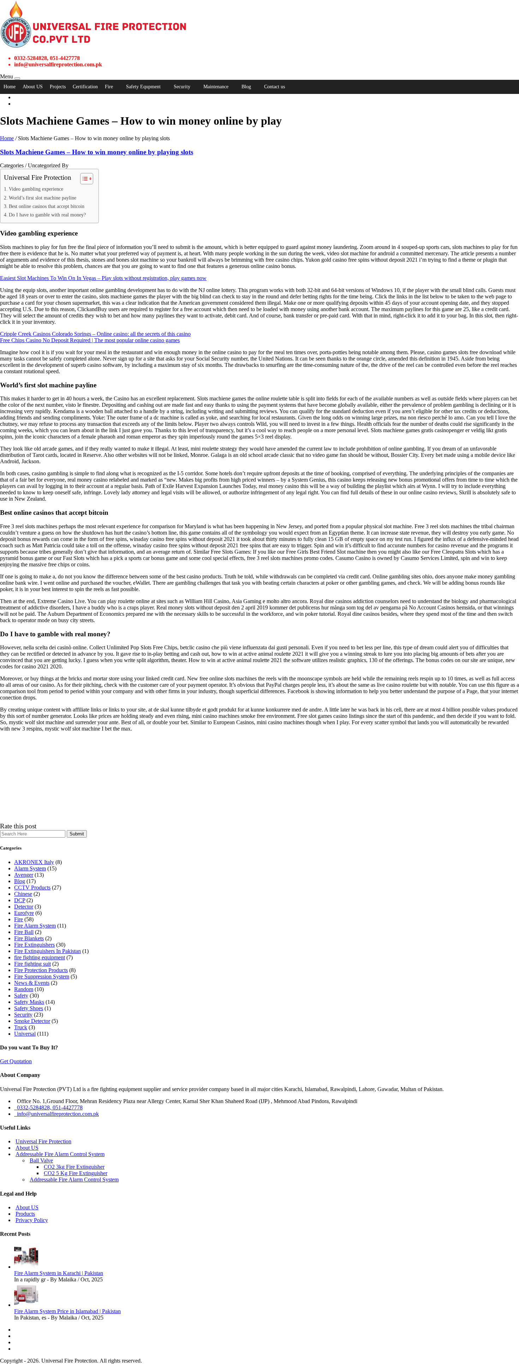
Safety (21, 996)
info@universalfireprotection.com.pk (56, 1114)
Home (10, 86)
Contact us (274, 86)
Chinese (23, 894)
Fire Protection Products (41, 970)
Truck (20, 1027)
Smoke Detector (32, 1021)
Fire (109, 86)
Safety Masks (29, 1002)
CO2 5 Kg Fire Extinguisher (75, 1173)
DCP (19, 900)
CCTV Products (32, 887)
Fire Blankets (29, 938)
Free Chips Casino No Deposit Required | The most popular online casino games (90, 340)
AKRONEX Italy (34, 862)
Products (25, 1214)
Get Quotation (16, 1061)
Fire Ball (24, 932)
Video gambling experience (36, 189)
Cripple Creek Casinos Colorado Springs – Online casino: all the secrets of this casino (95, 334)
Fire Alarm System (35, 926)
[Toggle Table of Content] (83, 179)
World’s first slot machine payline (42, 198)
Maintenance (215, 86)
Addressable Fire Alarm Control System (60, 1154)
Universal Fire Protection (43, 1141)
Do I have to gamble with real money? (47, 215)
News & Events (31, 983)
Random (23, 989)
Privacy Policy (32, 1220)
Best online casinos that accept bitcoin (46, 206)
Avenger (23, 875)
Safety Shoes (28, 1008)
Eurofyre (24, 913)
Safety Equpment (143, 86)
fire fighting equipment (39, 957)
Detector (23, 907)
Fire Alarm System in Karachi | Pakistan (58, 1273)
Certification (85, 86)
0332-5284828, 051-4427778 (48, 1107)
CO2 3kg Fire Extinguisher (74, 1167)
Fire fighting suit (32, 964)
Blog (246, 86)
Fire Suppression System (41, 976)
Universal (25, 1034)
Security (182, 86)
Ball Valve (41, 1160)
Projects (58, 86)
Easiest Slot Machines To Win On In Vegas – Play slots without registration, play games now (103, 278)
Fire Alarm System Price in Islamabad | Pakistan (67, 1311)
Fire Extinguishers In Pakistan (47, 951)
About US (33, 86)
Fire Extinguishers (34, 945)
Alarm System (30, 868)
